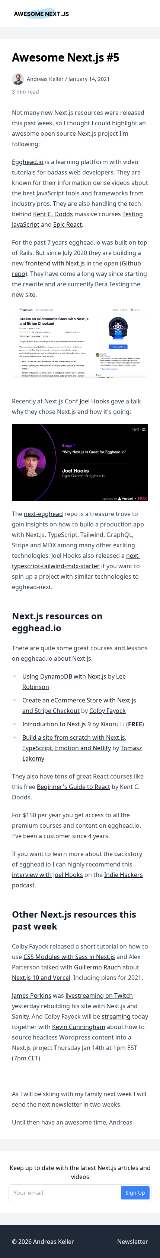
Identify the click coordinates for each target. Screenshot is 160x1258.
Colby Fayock (107, 711)
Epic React (67, 224)
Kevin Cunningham (78, 1027)
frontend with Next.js (55, 263)
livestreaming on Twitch (99, 995)
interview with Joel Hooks (47, 875)
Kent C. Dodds (53, 214)
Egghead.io (28, 162)
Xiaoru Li (112, 724)
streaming (116, 1016)
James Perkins (31, 995)
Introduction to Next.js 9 (56, 724)
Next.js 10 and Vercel (41, 978)
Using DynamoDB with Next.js (64, 676)
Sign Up (135, 1192)
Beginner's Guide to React (73, 787)
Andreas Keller (53, 1241)
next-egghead (43, 514)
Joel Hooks (94, 401)
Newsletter (132, 1241)
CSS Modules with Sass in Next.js (69, 957)
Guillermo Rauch (97, 967)
